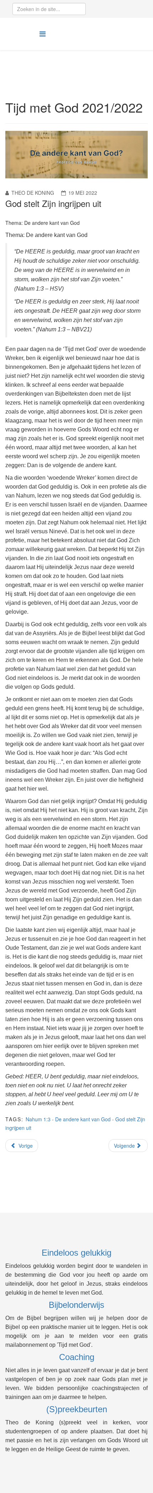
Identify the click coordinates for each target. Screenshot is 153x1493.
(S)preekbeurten (76, 1409)
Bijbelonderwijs (76, 1305)
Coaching (76, 1357)
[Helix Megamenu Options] (42, 33)
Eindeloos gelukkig (76, 1252)
